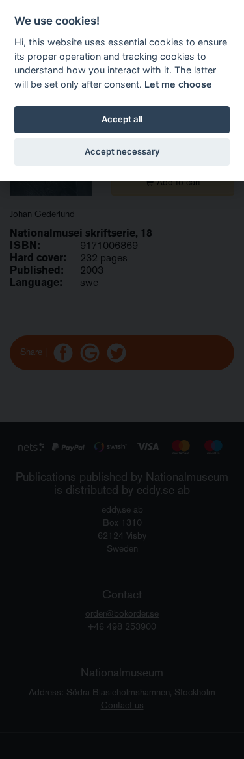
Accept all (122, 119)
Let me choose (178, 84)
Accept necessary (122, 151)
